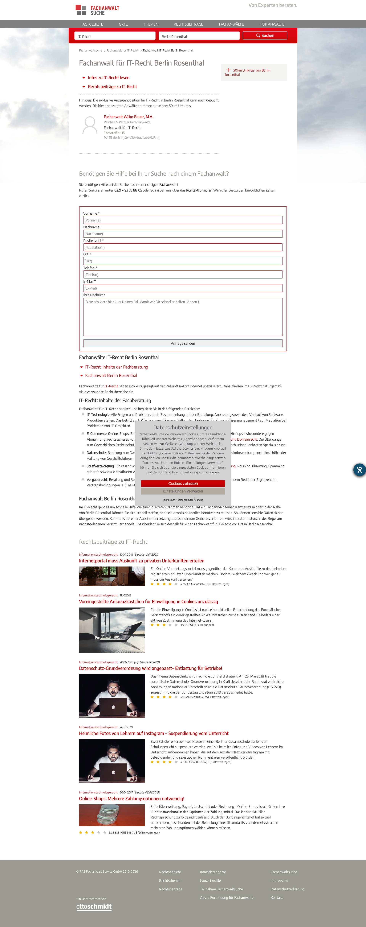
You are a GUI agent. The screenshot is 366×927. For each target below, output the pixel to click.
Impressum (279, 880)
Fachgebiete (92, 24)
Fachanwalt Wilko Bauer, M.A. (128, 116)
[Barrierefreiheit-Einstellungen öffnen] (359, 470)
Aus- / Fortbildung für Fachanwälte (227, 897)
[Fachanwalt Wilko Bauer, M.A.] (89, 134)
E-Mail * (89, 281)
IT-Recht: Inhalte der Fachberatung (116, 366)
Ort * (87, 254)
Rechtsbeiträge (188, 24)
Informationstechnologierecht (99, 554)
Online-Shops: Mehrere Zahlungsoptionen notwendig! (131, 798)
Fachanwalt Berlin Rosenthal (110, 375)
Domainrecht (247, 439)
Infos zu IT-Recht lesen (108, 77)
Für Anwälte (272, 24)
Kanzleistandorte (213, 872)
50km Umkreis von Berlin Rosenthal (247, 72)
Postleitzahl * (93, 240)
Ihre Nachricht (94, 295)
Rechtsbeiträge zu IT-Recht (112, 86)
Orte (123, 24)
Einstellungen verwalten (183, 491)
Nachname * (92, 227)
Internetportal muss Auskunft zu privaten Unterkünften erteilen (141, 560)
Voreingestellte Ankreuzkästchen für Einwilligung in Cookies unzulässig (148, 601)
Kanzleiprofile (210, 880)
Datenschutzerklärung (288, 889)
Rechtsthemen (170, 880)
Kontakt (277, 897)
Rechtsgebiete (170, 872)
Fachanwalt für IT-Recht (122, 50)
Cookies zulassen (183, 483)
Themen (151, 24)
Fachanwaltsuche (90, 50)
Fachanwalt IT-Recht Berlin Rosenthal (168, 50)
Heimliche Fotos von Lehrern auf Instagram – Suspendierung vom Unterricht (154, 733)
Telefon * (90, 268)
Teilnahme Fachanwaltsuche (221, 889)
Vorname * (91, 213)
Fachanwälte (231, 24)
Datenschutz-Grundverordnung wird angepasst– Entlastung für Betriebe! (150, 668)
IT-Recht (111, 386)
